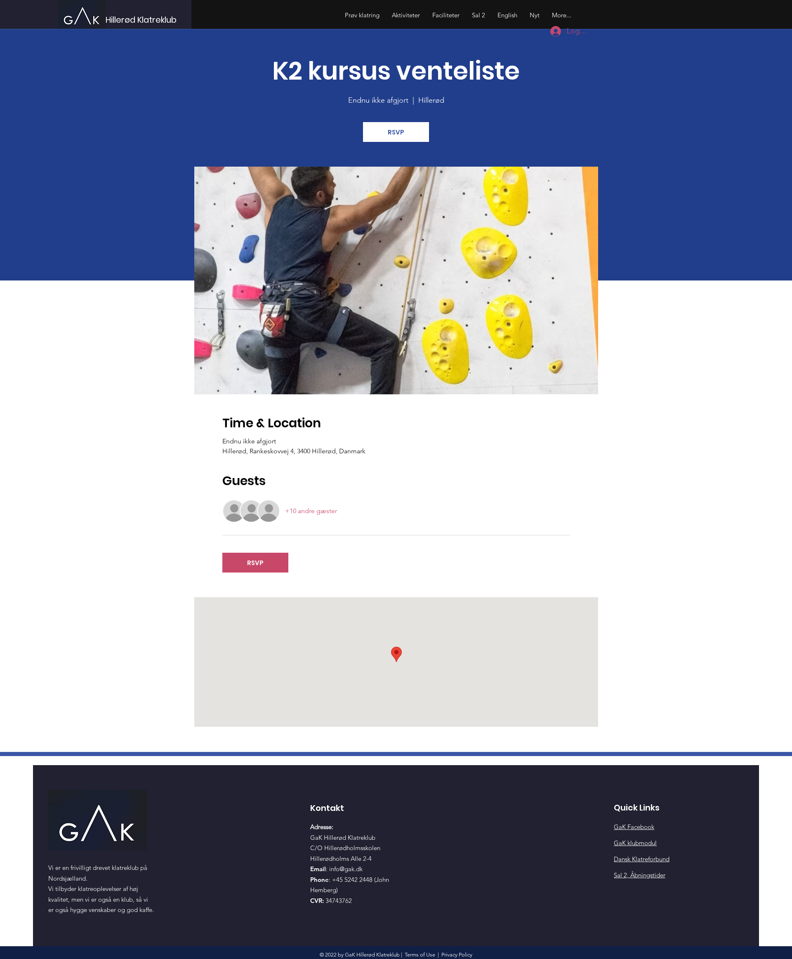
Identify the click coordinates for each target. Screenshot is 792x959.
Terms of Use (420, 955)
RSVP (396, 132)
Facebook (634, 827)
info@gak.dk (346, 869)
